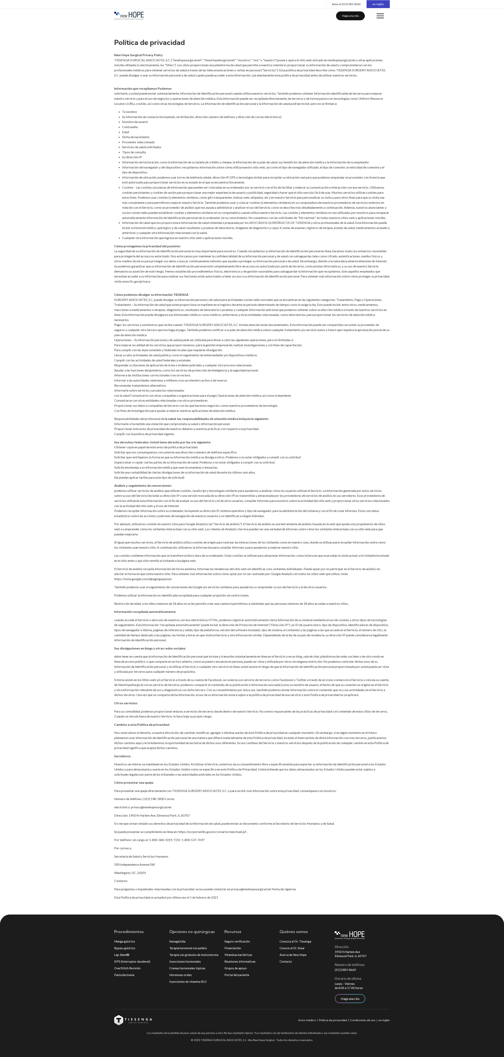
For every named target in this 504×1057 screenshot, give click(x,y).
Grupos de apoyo (235, 968)
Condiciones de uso (362, 1020)
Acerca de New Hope (293, 955)
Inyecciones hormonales (185, 961)
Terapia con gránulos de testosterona (193, 955)
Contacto (286, 961)
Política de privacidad (333, 1020)
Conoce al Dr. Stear (292, 948)
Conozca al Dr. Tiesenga (295, 941)
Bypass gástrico (124, 948)
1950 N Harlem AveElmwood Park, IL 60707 (351, 954)
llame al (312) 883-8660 (346, 4)
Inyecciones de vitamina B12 (188, 981)
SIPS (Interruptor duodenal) (132, 961)
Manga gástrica (124, 941)
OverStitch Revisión (127, 968)
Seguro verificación (237, 941)
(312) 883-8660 (345, 969)
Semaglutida (177, 941)
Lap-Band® (121, 955)
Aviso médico (307, 1020)
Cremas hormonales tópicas (187, 968)
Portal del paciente (236, 975)
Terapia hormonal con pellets (188, 948)
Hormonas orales (180, 975)
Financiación (232, 948)
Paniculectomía (124, 975)
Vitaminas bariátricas (238, 955)
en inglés (384, 1020)
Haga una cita (350, 15)
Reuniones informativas (240, 961)
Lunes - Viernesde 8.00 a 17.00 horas (349, 986)
